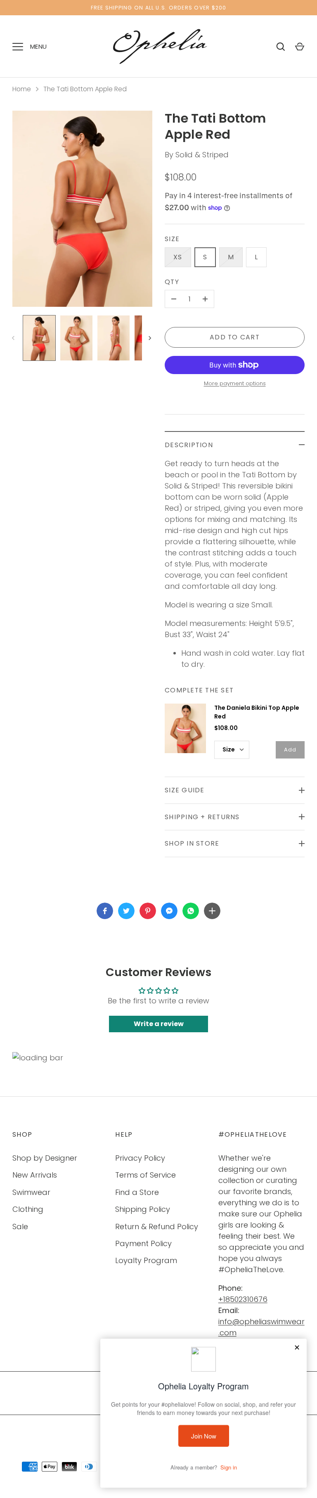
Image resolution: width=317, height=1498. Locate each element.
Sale (20, 1226)
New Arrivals (34, 1175)
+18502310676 (242, 1299)
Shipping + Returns (202, 817)
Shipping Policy (142, 1209)
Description (189, 445)
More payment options (235, 383)
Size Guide (185, 790)
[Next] (151, 338)
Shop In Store (192, 843)
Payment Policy (143, 1243)
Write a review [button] (159, 1024)
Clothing (27, 1209)
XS (177, 257)
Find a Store (137, 1192)
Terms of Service (145, 1175)
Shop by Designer (44, 1158)
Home (21, 89)
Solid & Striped (202, 154)
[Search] (281, 47)
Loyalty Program (146, 1260)
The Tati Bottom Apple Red (85, 89)
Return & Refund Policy (156, 1226)
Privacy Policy (140, 1158)
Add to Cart (235, 337)
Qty (172, 282)
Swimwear (31, 1192)
